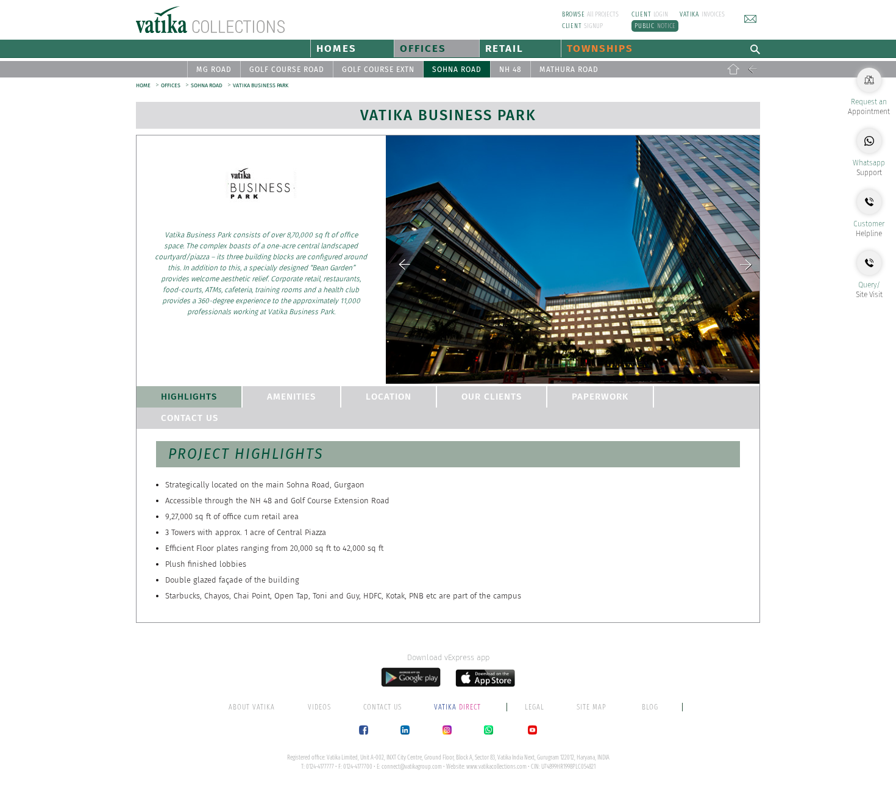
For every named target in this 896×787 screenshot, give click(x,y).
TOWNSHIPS (600, 48)
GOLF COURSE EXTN (378, 69)
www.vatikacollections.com (496, 767)
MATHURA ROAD (569, 69)
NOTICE (655, 26)
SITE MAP (591, 707)
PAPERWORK (600, 396)
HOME (143, 85)
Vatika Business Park (448, 115)
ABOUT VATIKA (252, 707)
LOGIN (650, 14)
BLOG (650, 707)
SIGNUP (582, 26)
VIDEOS (319, 707)
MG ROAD (214, 69)
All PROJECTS (590, 14)
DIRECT (458, 707)
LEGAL (534, 707)
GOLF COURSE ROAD (286, 69)
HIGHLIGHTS (189, 396)
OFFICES (423, 48)
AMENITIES (291, 396)
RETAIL (504, 48)
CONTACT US (189, 417)
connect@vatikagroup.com (412, 767)
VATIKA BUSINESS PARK (260, 85)
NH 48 (510, 69)
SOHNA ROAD (457, 69)
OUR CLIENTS (491, 396)
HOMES (336, 48)
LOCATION (388, 396)
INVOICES (702, 14)
